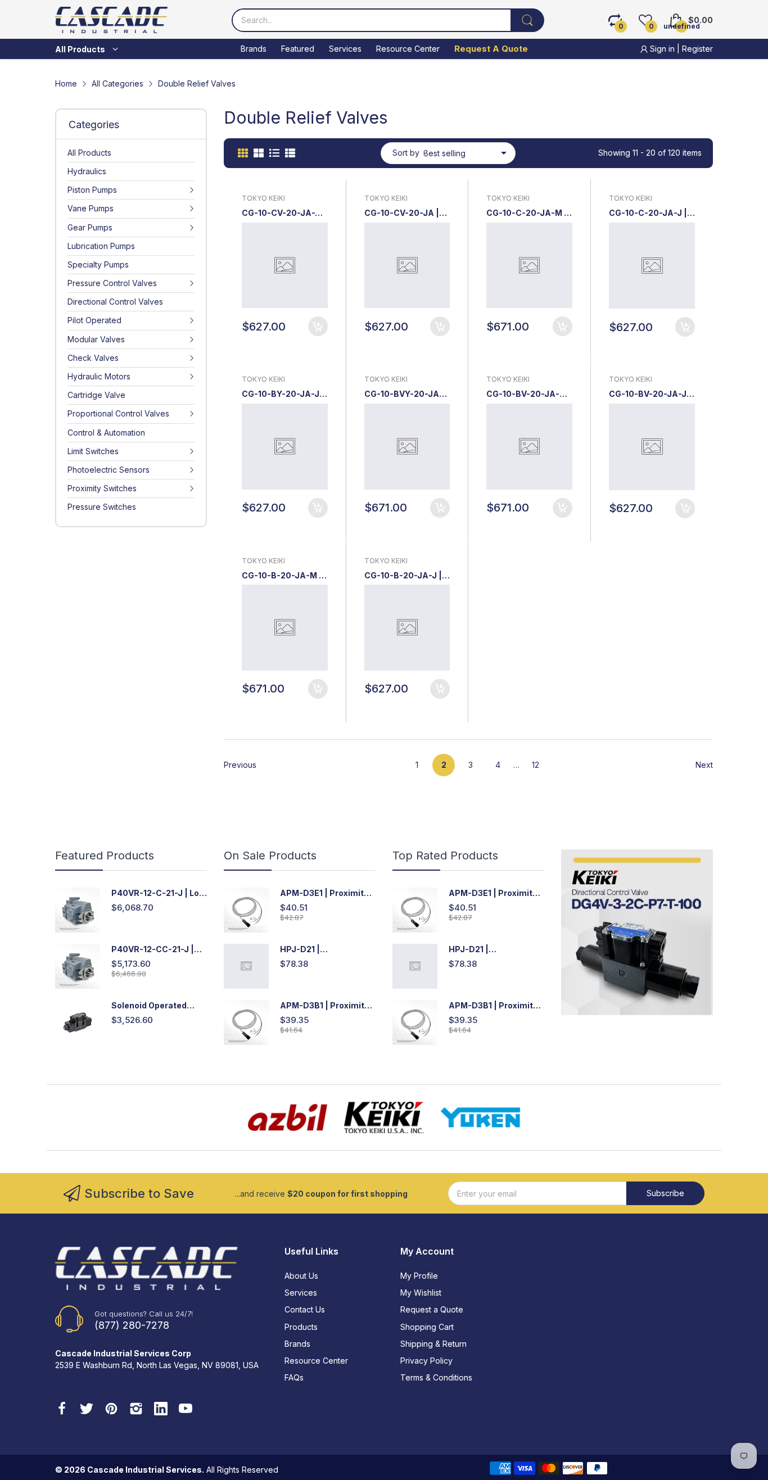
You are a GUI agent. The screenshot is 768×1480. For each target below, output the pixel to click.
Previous (240, 765)
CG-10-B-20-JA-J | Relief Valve (403, 576)
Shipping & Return (433, 1343)
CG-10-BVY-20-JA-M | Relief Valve (403, 394)
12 (535, 765)
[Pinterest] (111, 1410)
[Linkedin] (161, 1410)
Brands (297, 1343)
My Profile (419, 1275)
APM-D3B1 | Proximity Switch (324, 1006)
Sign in (662, 48)
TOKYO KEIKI (263, 198)
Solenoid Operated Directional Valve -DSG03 (149, 1006)
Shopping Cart (427, 1327)
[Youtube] (185, 1410)
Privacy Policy (426, 1360)
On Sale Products (270, 855)
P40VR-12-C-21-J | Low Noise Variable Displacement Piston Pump (158, 893)
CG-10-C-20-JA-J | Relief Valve (648, 213)
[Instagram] (136, 1410)
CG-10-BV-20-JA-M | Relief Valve (529, 394)
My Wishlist (420, 1292)
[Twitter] (86, 1410)
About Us (301, 1275)
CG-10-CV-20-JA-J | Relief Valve (283, 213)
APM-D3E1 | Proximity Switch (324, 893)
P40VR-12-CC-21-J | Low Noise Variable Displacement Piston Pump (154, 949)
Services (300, 1292)
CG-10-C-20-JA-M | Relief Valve (526, 213)
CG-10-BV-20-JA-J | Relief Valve (650, 394)
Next (704, 765)
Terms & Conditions (436, 1377)
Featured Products (104, 855)
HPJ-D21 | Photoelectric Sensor (323, 949)
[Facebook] (62, 1410)
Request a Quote (431, 1309)
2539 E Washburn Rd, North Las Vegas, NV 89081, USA (157, 1365)
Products (301, 1327)
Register (697, 48)
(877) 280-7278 (131, 1325)
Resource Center (316, 1360)
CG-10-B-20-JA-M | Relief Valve (282, 576)
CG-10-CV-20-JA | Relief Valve (401, 213)
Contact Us (304, 1309)
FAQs (294, 1377)
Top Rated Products (445, 855)
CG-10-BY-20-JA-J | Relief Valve (283, 394)
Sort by (405, 152)
